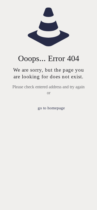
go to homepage (51, 108)
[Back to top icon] (86, 199)
